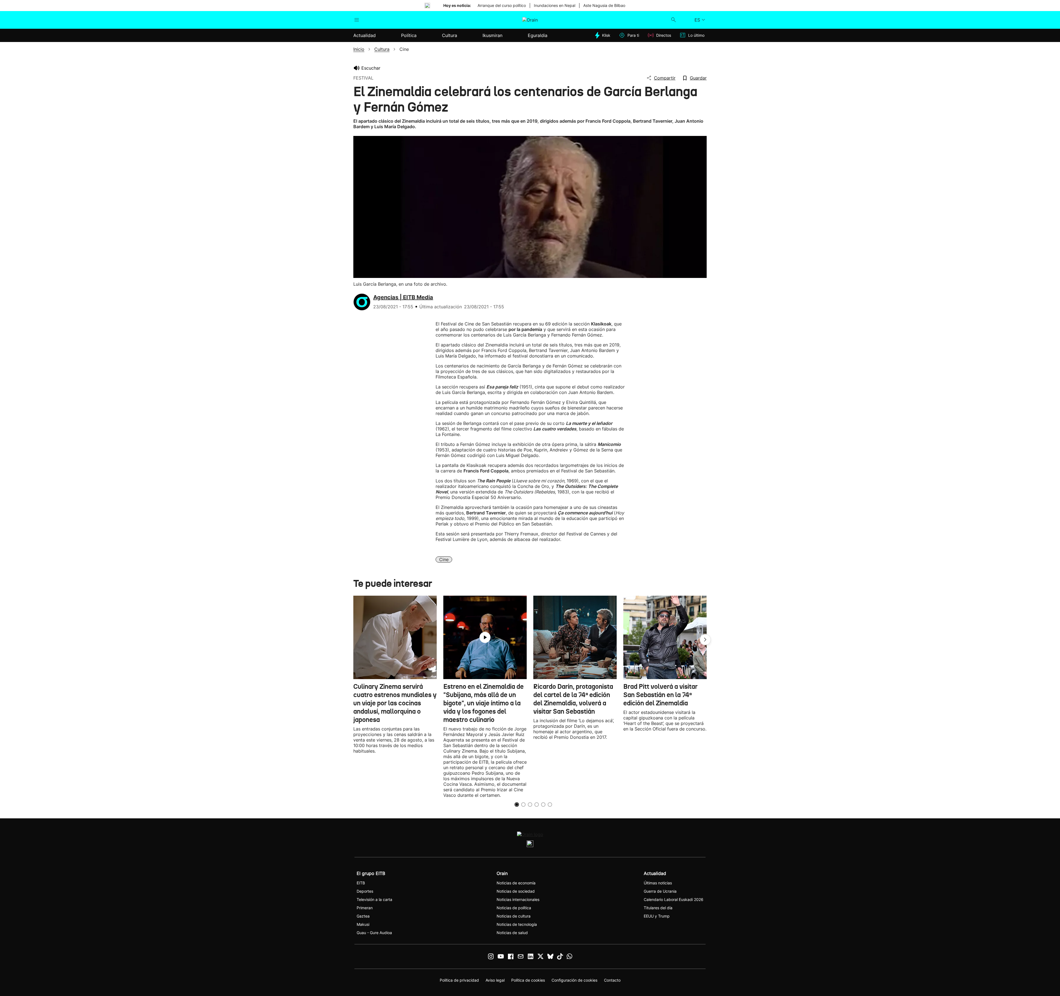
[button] (705, 639)
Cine (444, 559)
